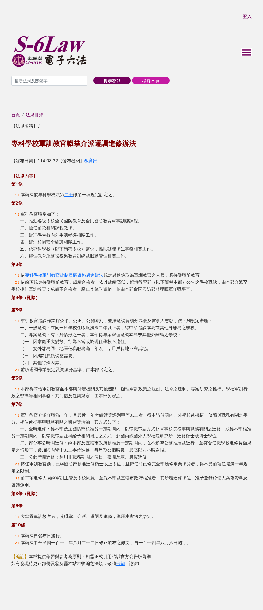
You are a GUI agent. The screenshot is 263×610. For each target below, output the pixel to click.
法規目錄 (34, 115)
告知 (120, 563)
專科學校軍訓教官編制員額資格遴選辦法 (64, 275)
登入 (247, 16)
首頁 (15, 115)
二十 (68, 195)
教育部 (90, 161)
